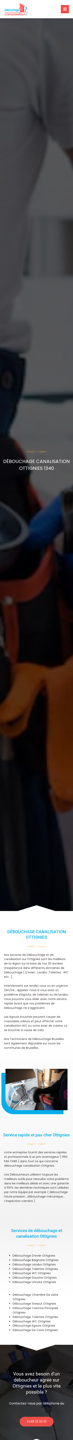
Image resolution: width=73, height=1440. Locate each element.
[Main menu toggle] (65, 9)
